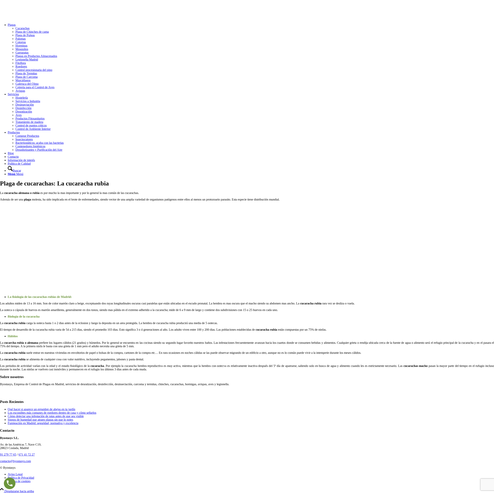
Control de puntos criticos (31, 125)
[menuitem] (251, 58)
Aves (18, 115)
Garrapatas (22, 52)
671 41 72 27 (27, 454)
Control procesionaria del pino (33, 70)
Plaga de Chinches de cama (32, 31)
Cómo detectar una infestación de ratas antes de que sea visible (46, 416)
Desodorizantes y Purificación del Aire (38, 149)
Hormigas (21, 45)
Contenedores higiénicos (30, 146)
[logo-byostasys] (29, 18)
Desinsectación (24, 104)
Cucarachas (22, 28)
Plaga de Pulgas (25, 35)
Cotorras (20, 42)
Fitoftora (20, 63)
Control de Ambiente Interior (33, 129)
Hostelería (21, 97)
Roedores (21, 66)
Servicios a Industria (27, 101)
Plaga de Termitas (26, 73)
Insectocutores (24, 139)
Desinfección (23, 108)
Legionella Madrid (26, 59)
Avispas (20, 90)
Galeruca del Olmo (27, 83)
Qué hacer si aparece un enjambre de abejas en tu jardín (41, 409)
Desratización (23, 111)
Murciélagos (22, 80)
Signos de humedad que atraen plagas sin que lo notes (40, 419)
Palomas (20, 38)
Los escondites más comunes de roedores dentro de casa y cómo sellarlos (52, 412)
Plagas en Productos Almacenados (36, 56)
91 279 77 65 (8, 454)
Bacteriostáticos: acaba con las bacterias (39, 142)
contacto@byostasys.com (15, 461)
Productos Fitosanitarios (30, 118)
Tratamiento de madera (29, 122)
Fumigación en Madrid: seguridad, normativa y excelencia (43, 423)
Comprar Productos (27, 135)
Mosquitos (21, 49)
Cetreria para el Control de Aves (34, 87)
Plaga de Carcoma (26, 76)
